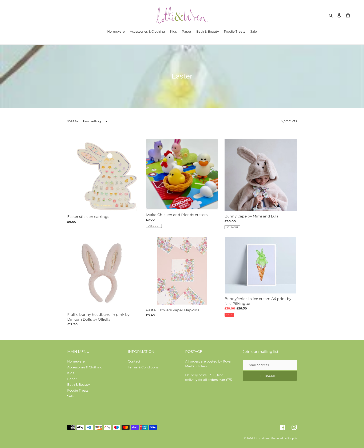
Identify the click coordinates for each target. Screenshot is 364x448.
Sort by (72, 121)
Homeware (76, 361)
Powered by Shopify (284, 438)
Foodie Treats (77, 390)
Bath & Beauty (78, 385)
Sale (70, 396)
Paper (72, 379)
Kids (70, 373)
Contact (134, 361)
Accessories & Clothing (84, 367)
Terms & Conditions (143, 367)
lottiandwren (262, 438)
